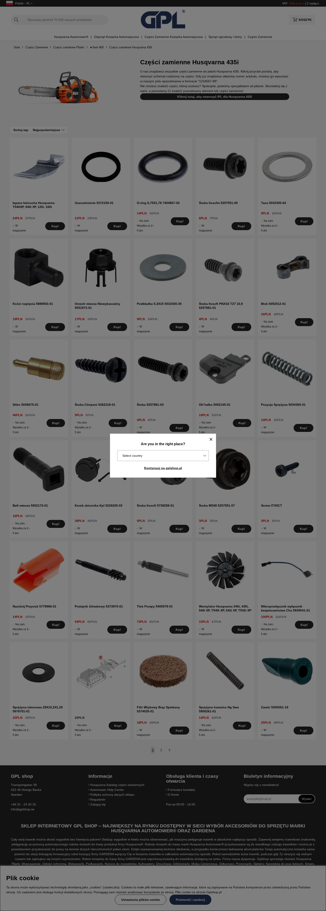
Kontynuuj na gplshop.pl (163, 468)
